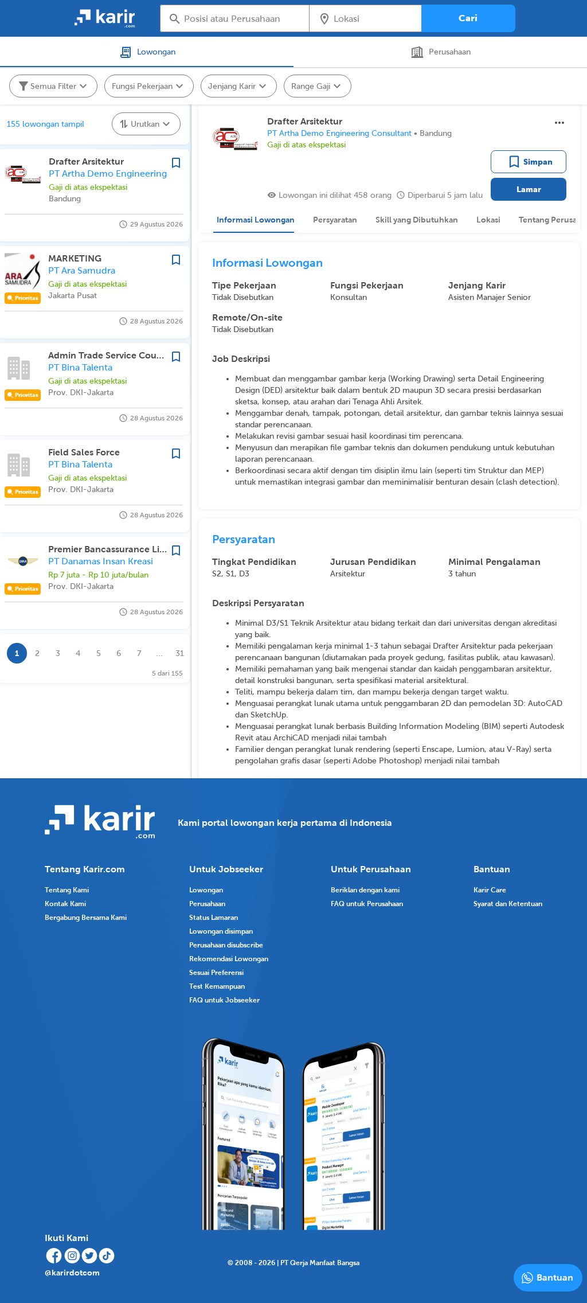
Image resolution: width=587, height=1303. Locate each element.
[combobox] (242, 18)
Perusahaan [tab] (450, 51)
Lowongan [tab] (156, 51)
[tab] (253, 219)
